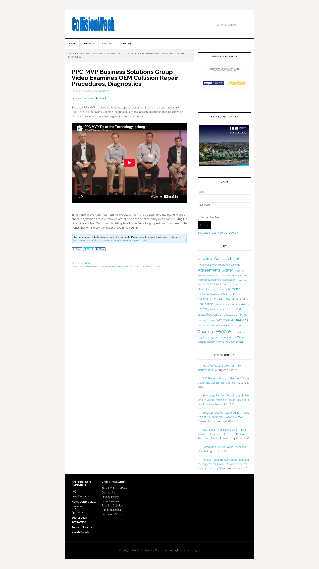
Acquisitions (227, 258)
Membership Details (84, 501)
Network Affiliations (231, 320)
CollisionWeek (93, 24)
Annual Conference (206, 276)
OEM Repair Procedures (112, 266)
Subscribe (204, 232)
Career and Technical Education (227, 294)
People (223, 331)
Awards (210, 284)
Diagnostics (92, 266)
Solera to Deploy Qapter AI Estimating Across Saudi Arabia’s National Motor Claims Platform (224, 417)
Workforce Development (230, 341)
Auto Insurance (241, 276)
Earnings (204, 309)
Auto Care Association (224, 276)
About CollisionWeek (114, 488)
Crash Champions (232, 304)
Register (77, 507)
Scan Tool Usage (151, 266)
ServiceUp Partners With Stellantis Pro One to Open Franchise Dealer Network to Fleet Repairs (223, 400)
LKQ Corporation (231, 315)
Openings (206, 331)
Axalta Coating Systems (228, 284)
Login (75, 491)
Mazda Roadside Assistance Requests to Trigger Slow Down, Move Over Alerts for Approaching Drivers (224, 464)
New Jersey (204, 325)
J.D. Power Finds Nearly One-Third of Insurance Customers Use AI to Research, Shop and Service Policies (223, 434)
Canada (203, 294)
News (88, 263)
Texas (240, 337)
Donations (244, 304)
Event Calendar (111, 501)
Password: (204, 204)
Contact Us (108, 492)
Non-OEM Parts (235, 325)
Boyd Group (218, 289)
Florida (231, 309)
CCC (211, 299)
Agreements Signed (216, 270)
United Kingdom (206, 341)
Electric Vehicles (220, 309)
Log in (196, 550)
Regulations (204, 337)
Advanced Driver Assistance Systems (219, 264)
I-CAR (238, 309)
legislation (215, 314)
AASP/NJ (207, 259)
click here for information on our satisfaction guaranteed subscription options (111, 240)
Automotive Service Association (216, 279)
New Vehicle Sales (219, 325)
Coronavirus (219, 304)
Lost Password (81, 496)
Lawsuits (202, 314)
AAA (200, 259)
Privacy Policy (110, 496)
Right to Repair (217, 338)
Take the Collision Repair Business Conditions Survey (113, 510)
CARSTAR (203, 299)
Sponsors (77, 512)
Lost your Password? (225, 232)
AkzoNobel (239, 271)
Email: (201, 192)
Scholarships (230, 337)
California (233, 289)
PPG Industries (133, 266)
